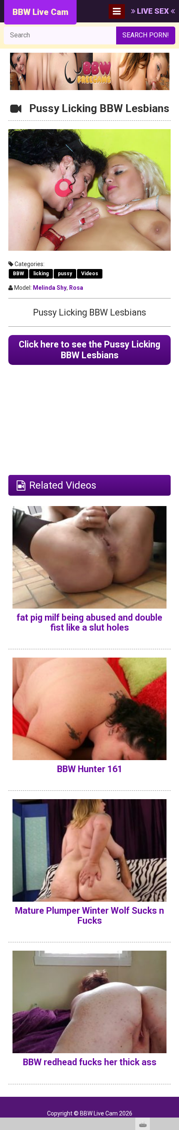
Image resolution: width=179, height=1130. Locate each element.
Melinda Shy (50, 287)
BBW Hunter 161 (89, 769)
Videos (89, 273)
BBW (18, 273)
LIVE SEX (153, 11)
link (172, 1000)
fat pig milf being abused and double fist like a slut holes (89, 622)
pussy (65, 273)
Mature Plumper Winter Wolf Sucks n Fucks (89, 915)
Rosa (76, 287)
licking (41, 273)
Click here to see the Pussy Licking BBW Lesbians (89, 349)
